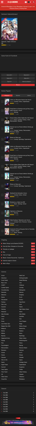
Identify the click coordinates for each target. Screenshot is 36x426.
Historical (3, 311)
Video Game (4, 376)
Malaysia (3, 328)
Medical (21, 331)
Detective (3, 294)
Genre (9, 75)
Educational (4, 299)
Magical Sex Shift (5, 326)
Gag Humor (22, 302)
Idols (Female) (5, 314)
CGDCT (3, 285)
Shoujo (21, 355)
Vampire (21, 374)
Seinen (17, 131)
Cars (20, 282)
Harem (15, 204)
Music (20, 333)
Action (15, 119)
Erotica (20, 101)
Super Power (4, 364)
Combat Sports (5, 287)
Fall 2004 (5, 406)
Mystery (3, 335)
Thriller (21, 369)
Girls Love (3, 304)
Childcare (21, 285)
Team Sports (4, 369)
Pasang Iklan (23, 8)
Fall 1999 (5, 399)
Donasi (25, 6)
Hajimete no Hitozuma (16, 211)
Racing (21, 345)
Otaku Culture (22, 338)
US (2, 374)
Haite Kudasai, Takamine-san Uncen (20, 220)
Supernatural (26, 101)
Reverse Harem (23, 347)
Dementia (3, 292)
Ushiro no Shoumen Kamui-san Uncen (20, 99)
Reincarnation (13, 121)
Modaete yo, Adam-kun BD (17, 202)
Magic (20, 323)
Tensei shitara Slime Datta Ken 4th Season (22, 118)
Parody (3, 340)
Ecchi (20, 222)
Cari (18, 85)
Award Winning (23, 280)
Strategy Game (23, 362)
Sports (3, 362)
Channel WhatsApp (6, 6)
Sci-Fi (20, 352)
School (24, 195)
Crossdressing (5, 290)
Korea (2, 321)
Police (20, 343)
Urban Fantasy (23, 372)
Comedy (16, 101)
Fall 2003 (5, 404)
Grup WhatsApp (17, 6)
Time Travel (4, 372)
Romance (12, 131)
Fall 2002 (5, 402)
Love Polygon (22, 321)
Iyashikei (21, 316)
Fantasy (24, 119)
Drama (3, 297)
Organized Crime (5, 338)
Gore (20, 304)
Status (26, 78)
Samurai (21, 350)
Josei (2, 319)
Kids (20, 319)
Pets (2, 343)
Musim (26, 75)
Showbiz (21, 357)
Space (21, 359)
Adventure (3, 278)
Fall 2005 (5, 409)
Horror (20, 311)
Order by (26, 81)
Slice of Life (4, 359)
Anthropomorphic (23, 278)
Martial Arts (22, 328)
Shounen (20, 121)
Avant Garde (4, 280)
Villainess (21, 376)
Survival (3, 367)
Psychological (4, 345)
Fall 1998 (5, 397)
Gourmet (3, 306)
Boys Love (4, 282)
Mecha (3, 331)
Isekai (28, 119)
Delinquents (22, 290)
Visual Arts (4, 379)
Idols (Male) (22, 314)
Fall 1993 (5, 392)
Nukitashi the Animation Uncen (18, 193)
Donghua (21, 294)
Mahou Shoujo (23, 326)
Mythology (21, 139)
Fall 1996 (5, 395)
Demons (21, 292)
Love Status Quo (5, 323)
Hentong (16, 112)
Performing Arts (23, 340)
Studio (9, 78)
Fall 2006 (5, 411)
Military (3, 333)
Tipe (9, 81)
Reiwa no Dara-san (15, 137)
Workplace (22, 379)
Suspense (21, 367)
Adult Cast (22, 275)
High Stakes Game (24, 309)
